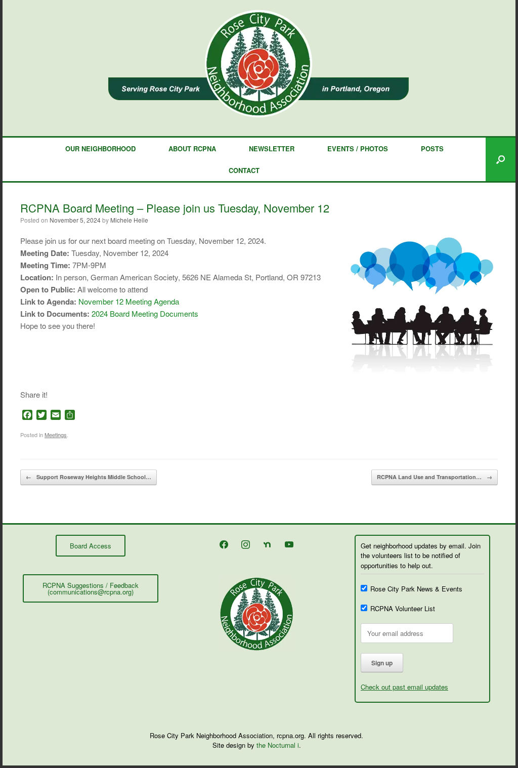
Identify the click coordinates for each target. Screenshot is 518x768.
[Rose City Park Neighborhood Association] (259, 63)
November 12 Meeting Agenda (128, 301)
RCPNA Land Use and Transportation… (434, 477)
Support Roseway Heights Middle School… (88, 477)
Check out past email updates (404, 687)
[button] (500, 159)
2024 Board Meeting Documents (145, 313)
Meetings (56, 435)
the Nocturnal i (277, 745)
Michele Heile (129, 220)
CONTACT (244, 170)
